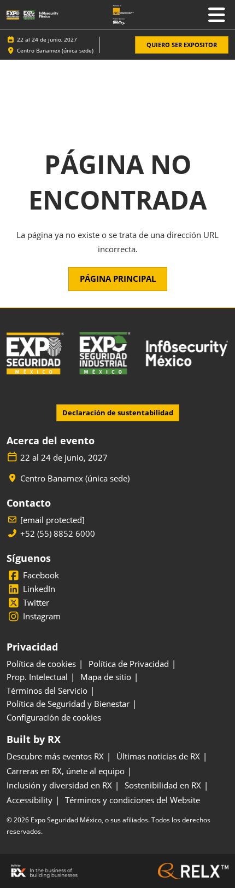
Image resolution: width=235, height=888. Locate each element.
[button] (181, 45)
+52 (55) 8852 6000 (57, 534)
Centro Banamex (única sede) (55, 50)
